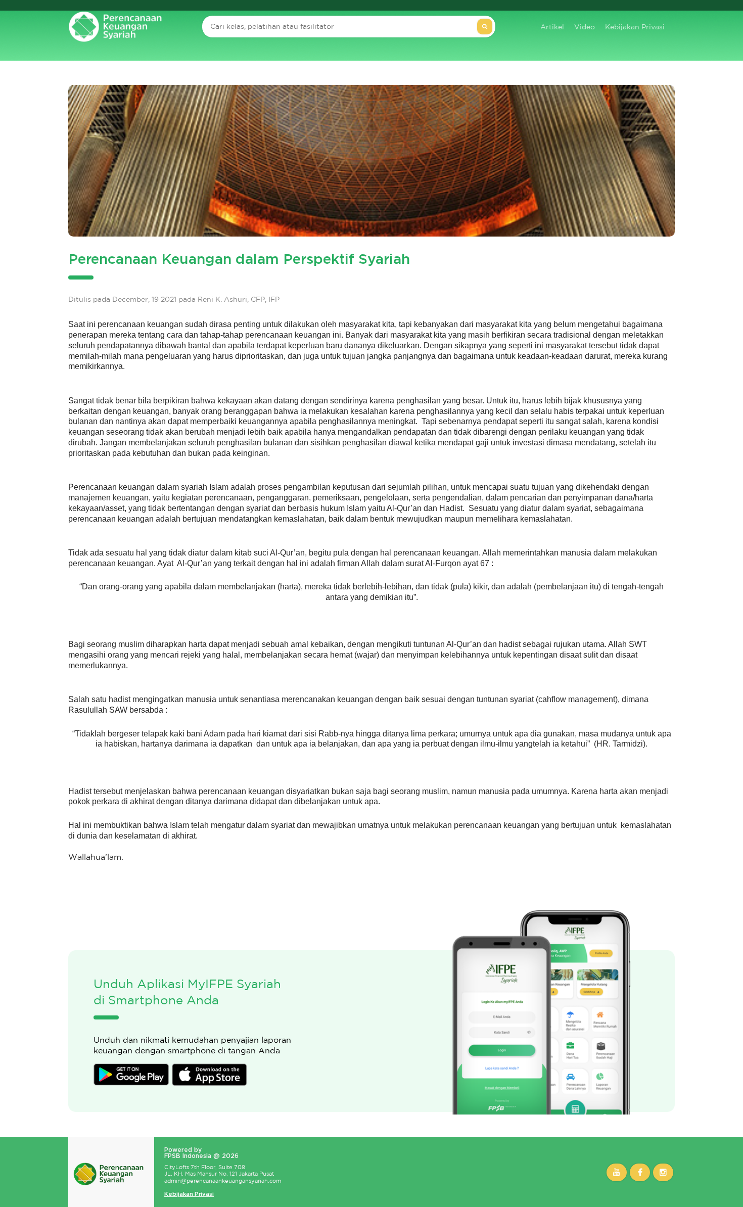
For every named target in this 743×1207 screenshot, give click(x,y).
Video (584, 27)
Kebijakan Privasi (635, 27)
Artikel (552, 27)
